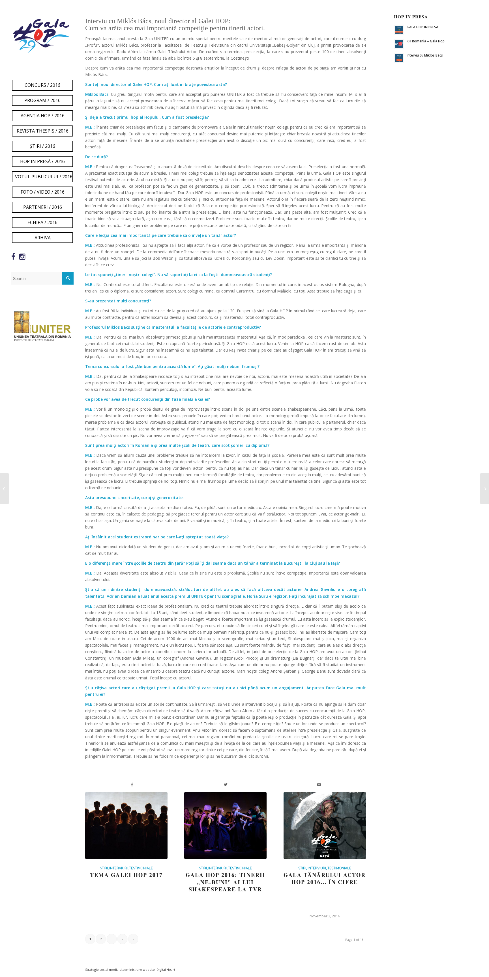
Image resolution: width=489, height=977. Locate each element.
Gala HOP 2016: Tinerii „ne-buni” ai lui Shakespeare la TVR (225, 882)
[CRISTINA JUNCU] (4, 488)
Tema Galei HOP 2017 (126, 875)
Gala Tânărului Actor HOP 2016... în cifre (325, 878)
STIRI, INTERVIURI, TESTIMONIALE (126, 868)
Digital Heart (165, 969)
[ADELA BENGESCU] (484, 488)
